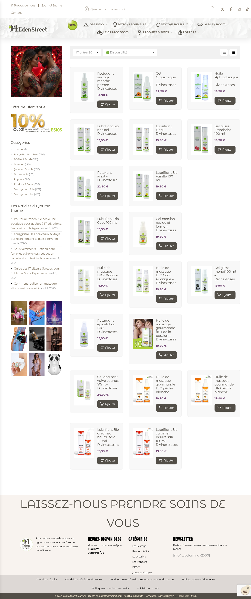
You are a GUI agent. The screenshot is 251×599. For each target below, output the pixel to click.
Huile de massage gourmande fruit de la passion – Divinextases (166, 330)
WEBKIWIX (182, 595)
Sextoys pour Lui (24, 194)
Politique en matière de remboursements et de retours (141, 579)
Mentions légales (46, 579)
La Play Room (214, 24)
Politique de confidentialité (198, 579)
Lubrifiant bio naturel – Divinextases (108, 130)
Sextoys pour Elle (131, 24)
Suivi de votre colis (148, 588)
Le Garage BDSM (116, 32)
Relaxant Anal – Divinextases (107, 176)
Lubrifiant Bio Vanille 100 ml (166, 176)
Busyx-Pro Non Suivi (26, 154)
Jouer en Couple (23, 169)
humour (19, 149)
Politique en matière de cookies (110, 588)
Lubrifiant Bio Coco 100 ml (108, 220)
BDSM (136, 567)
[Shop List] (224, 52)
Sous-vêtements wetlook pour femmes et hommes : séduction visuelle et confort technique (33, 253)
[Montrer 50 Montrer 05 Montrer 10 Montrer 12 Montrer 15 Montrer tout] (87, 52)
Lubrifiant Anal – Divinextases (166, 130)
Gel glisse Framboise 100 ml (223, 130)
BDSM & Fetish (23, 159)
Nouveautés (21, 174)
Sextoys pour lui (174, 24)
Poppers (189, 32)
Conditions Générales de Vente (83, 579)
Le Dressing (139, 556)
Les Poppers (139, 561)
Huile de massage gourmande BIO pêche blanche (165, 384)
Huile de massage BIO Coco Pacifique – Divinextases (166, 275)
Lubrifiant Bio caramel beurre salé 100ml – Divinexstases (108, 437)
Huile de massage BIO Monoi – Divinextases (107, 273)
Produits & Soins (155, 32)
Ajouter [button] (110, 104)
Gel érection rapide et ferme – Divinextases (166, 224)
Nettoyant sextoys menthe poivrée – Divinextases (107, 81)
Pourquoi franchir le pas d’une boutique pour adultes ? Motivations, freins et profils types (36, 223)
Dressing (96, 24)
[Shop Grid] (233, 52)
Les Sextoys (139, 546)
